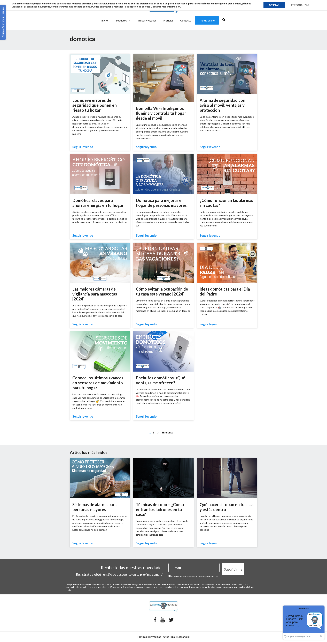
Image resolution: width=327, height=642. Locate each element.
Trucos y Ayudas (147, 20)
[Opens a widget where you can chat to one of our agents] (304, 622)
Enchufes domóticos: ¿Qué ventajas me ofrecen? (160, 380)
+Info (198, 587)
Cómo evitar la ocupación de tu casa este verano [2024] (162, 291)
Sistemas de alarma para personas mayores (94, 507)
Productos (121, 20)
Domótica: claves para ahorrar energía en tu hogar (97, 203)
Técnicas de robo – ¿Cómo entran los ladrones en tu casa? (160, 509)
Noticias (168, 20)
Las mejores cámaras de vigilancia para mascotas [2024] (94, 293)
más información (171, 6)
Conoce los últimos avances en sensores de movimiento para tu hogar (97, 382)
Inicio (104, 20)
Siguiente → (169, 432)
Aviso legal (169, 636)
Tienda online (207, 20)
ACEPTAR (274, 5)
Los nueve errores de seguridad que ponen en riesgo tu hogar (94, 105)
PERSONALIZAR (300, 5)
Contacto (185, 20)
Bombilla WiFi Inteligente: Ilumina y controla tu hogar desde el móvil (161, 113)
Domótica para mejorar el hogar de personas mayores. (162, 203)
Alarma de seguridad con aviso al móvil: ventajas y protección (222, 105)
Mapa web (183, 636)
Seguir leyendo (82, 147)
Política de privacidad (149, 636)
